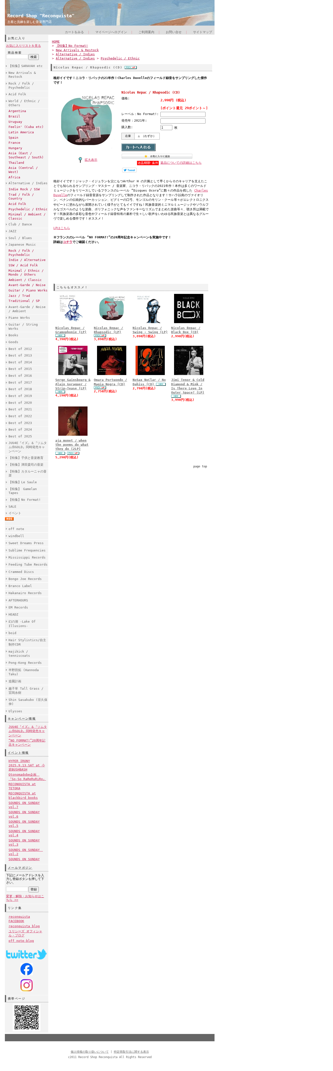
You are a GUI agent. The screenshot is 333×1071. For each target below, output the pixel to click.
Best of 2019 (20, 396)
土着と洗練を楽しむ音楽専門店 (29, 22)
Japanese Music (22, 244)
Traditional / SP (24, 301)
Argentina (17, 111)
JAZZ (12, 231)
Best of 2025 (20, 436)
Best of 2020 (20, 403)
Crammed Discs (21, 572)
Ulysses (15, 711)
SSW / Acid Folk (23, 265)
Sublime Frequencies (27, 550)
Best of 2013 (20, 355)
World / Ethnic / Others (24, 103)
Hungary (15, 148)
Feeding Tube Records (28, 564)
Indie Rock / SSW (24, 189)
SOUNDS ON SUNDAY (24, 859)
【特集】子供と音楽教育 (26, 458)
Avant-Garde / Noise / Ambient (27, 309)
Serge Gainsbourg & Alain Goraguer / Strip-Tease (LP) (72, 384)
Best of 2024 (20, 429)
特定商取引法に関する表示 (131, 1051)
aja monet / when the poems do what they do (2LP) (71, 445)
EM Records (18, 607)
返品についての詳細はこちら (181, 162)
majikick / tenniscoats (19, 653)
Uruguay (15, 122)
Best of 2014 (20, 362)
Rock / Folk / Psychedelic (21, 85)
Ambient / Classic (25, 280)
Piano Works (19, 317)
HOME (56, 41)
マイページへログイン (111, 32)
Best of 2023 (20, 423)
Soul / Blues (20, 238)
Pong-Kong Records (25, 663)
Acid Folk (17, 94)
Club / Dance (20, 224)
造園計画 (15, 681)
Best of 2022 (20, 416)
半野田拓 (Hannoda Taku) (24, 672)
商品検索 (15, 52)
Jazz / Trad (19, 296)
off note (16, 529)
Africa (14, 177)
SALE (12, 506)
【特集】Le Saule (23, 482)
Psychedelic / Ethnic (28, 209)
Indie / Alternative (27, 260)
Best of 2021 (20, 409)
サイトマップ (202, 32)
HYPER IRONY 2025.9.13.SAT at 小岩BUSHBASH (27, 765)
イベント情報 (18, 752)
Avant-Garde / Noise (27, 285)
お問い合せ (174, 32)
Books (13, 335)
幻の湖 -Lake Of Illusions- (22, 623)
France (14, 143)
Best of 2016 (20, 375)
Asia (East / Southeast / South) (26, 155)
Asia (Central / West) (23, 170)
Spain (13, 137)
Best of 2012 (20, 349)
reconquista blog (24, 926)
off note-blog (21, 941)
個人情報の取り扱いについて (90, 1051)
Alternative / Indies (28, 183)
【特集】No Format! (25, 500)
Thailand (16, 162)
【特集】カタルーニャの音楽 (28, 473)
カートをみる (74, 32)
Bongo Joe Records (25, 579)
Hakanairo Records (25, 593)
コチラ (67, 242)
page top (200, 466)
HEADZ (13, 614)
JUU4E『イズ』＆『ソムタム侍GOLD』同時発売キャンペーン (28, 447)
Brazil (14, 116)
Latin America (21, 132)
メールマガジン (20, 867)
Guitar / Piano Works (28, 290)
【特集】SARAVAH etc (26, 66)
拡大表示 (91, 160)
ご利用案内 (146, 32)
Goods (13, 342)
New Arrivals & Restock (22, 75)
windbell (16, 536)
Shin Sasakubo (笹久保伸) (28, 702)
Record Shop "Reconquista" (40, 16)
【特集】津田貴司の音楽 (26, 464)
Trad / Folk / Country (21, 197)
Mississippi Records (27, 557)
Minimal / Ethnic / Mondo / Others (26, 273)
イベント (15, 513)
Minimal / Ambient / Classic (27, 216)
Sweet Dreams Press (26, 543)
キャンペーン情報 (22, 718)
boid (12, 633)
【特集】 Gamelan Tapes (23, 491)
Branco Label (20, 586)
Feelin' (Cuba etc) (26, 127)
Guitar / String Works (23, 326)
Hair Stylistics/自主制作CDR (27, 642)
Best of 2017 (20, 382)
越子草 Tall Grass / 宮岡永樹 (26, 691)
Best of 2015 (20, 369)
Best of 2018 (20, 389)
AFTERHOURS (18, 600)
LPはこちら (61, 228)
